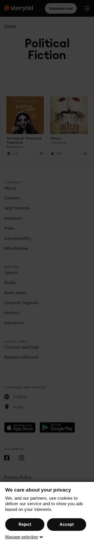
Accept (67, 524)
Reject (25, 524)
